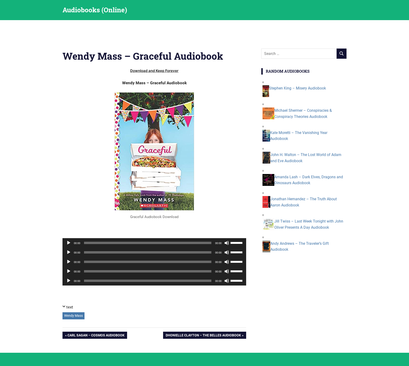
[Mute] (226, 243)
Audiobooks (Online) (94, 9)
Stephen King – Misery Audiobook (297, 88)
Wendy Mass (73, 315)
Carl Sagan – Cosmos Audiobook (95, 336)
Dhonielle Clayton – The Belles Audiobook (203, 336)
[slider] (237, 242)
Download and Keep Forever (154, 70)
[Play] (68, 243)
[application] (154, 243)
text (69, 307)
